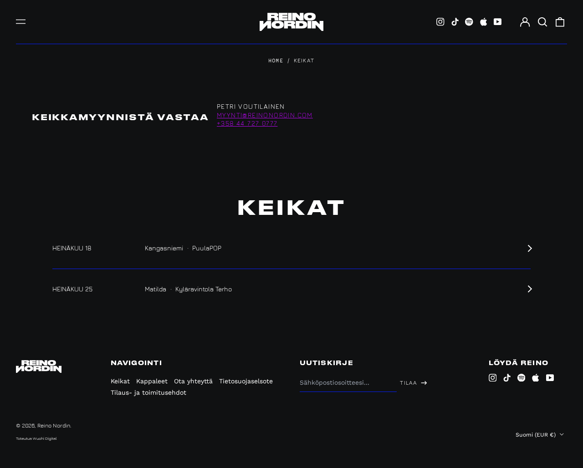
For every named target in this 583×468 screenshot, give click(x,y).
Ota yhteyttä (193, 381)
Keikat (120, 381)
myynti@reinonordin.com (265, 115)
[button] (542, 22)
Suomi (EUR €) (536, 435)
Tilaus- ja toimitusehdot (148, 392)
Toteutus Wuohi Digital (36, 438)
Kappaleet (152, 381)
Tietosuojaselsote (246, 381)
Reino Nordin (53, 425)
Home (276, 61)
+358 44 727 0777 (247, 123)
